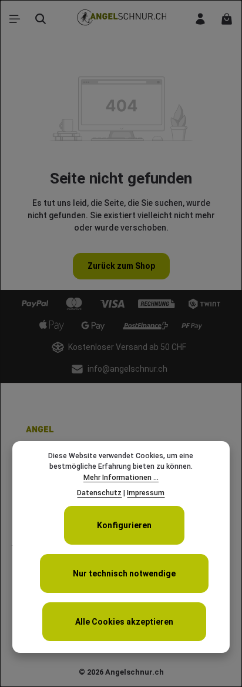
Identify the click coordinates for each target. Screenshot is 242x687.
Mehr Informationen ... (121, 477)
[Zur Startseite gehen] (121, 18)
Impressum (145, 493)
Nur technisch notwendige (124, 573)
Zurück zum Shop (121, 266)
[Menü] (14, 19)
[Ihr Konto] (200, 19)
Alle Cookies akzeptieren (124, 621)
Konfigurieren (124, 525)
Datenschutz (99, 493)
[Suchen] (40, 19)
